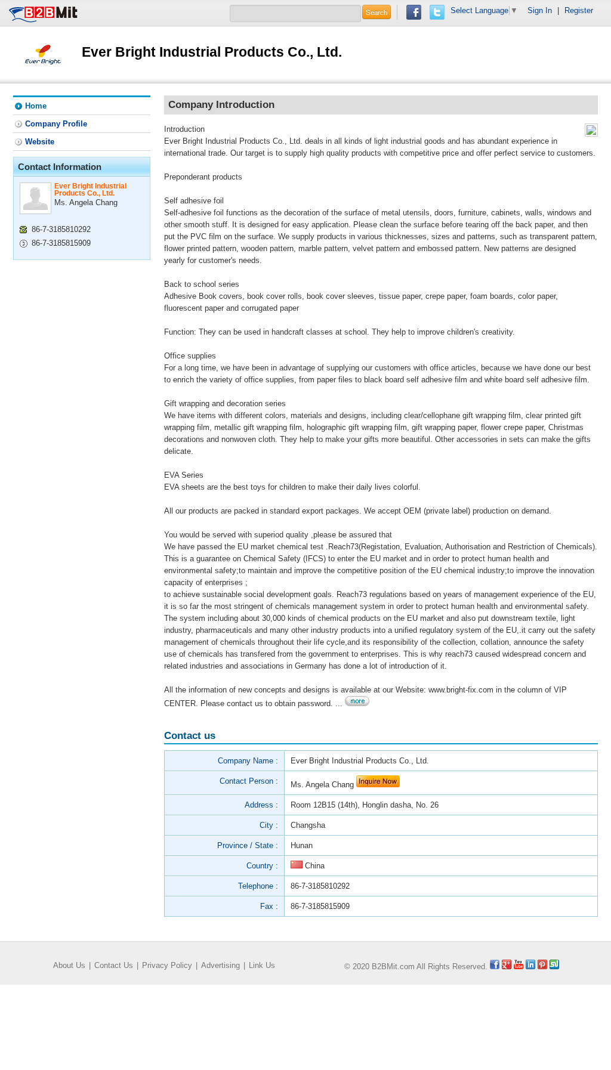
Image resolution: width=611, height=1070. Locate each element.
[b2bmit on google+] (506, 966)
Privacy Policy (167, 965)
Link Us (262, 965)
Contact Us (113, 965)
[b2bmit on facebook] (494, 966)
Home (36, 105)
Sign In (539, 10)
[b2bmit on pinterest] (542, 966)
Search (376, 12)
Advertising (220, 965)
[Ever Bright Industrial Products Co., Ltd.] (43, 54)
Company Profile (56, 123)
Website (39, 141)
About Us (69, 965)
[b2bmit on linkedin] (530, 966)
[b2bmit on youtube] (518, 966)
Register (578, 10)
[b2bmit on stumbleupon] (554, 966)
